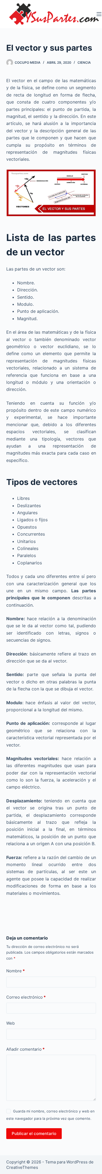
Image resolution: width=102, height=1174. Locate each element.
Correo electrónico (26, 997)
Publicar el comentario (34, 1133)
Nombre (15, 970)
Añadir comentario (25, 1049)
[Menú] (99, 14)
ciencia (84, 62)
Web (10, 1023)
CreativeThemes (22, 1167)
